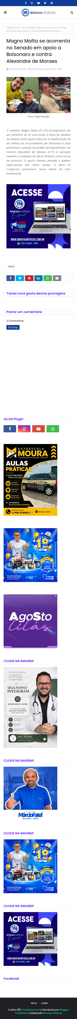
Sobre (44, 1003)
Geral (24, 27)
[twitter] (45, 3)
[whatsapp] (53, 428)
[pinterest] (51, 3)
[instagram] (32, 3)
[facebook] (25, 3)
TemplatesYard (30, 1009)
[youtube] (38, 3)
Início (34, 1003)
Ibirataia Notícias (18, 69)
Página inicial (13, 27)
